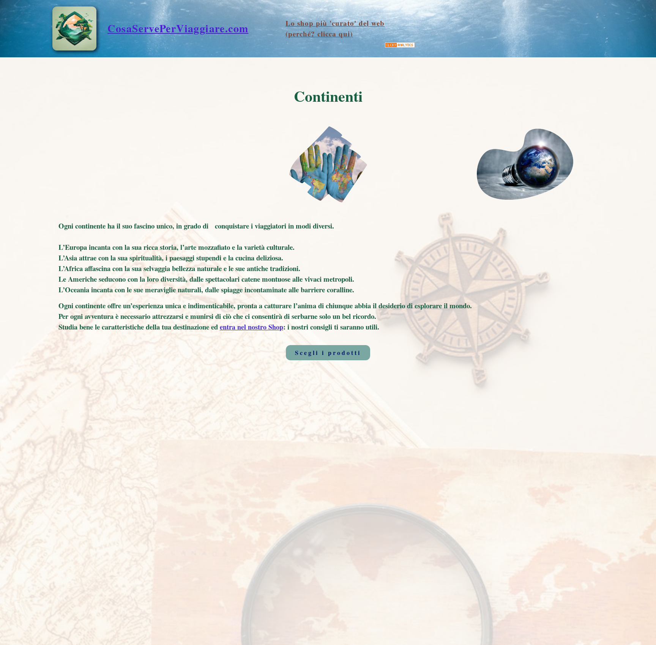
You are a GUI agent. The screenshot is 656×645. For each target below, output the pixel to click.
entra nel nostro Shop (251, 327)
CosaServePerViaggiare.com (177, 28)
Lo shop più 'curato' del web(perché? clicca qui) (335, 28)
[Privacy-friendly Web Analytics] (400, 45)
